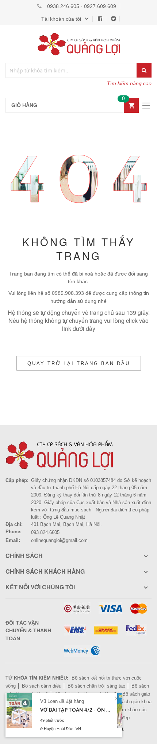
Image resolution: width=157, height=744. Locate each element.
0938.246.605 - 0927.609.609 (81, 6)
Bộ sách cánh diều (41, 686)
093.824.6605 (45, 532)
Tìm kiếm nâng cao (129, 83)
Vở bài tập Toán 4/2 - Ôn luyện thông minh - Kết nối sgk (75, 710)
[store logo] (78, 44)
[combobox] (71, 70)
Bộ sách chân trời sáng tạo (96, 686)
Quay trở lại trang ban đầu (78, 363)
